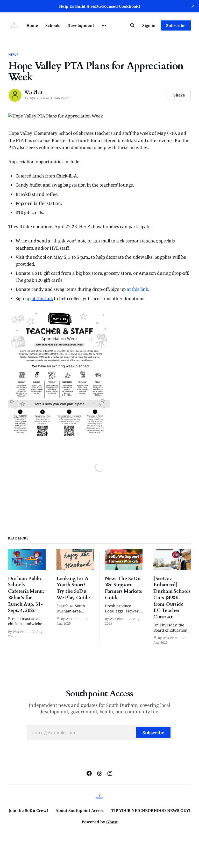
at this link (137, 289)
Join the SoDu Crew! (28, 810)
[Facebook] (89, 773)
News (13, 54)
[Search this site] (132, 25)
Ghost (112, 821)
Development (80, 25)
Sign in (148, 25)
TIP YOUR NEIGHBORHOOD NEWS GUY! (150, 810)
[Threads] (99, 773)
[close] (193, 6)
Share (179, 95)
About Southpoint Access (79, 810)
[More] (104, 25)
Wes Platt (33, 92)
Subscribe (176, 25)
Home (32, 25)
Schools (52, 25)
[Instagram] (109, 773)
